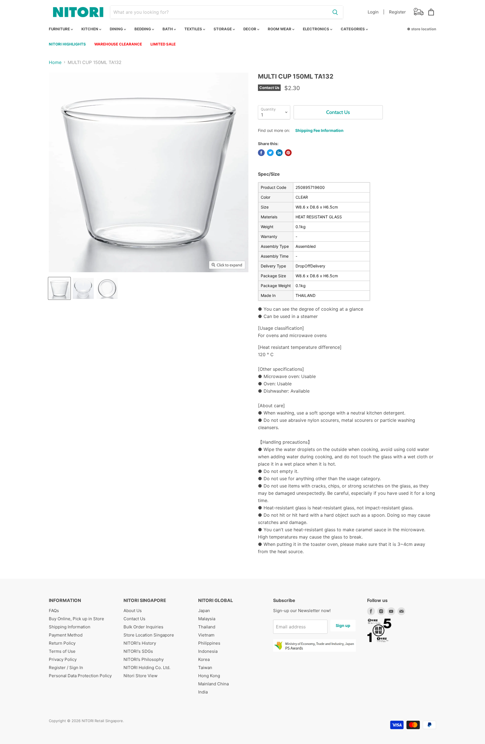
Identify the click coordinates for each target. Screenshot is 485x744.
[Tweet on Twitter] (270, 152)
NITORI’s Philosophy (143, 659)
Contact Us (134, 618)
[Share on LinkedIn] (279, 152)
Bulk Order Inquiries (143, 626)
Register (397, 12)
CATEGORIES (353, 29)
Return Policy (62, 643)
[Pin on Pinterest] (288, 152)
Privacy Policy (63, 659)
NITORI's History (139, 643)
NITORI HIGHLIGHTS (67, 44)
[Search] (335, 12)
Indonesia (208, 651)
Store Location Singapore (148, 635)
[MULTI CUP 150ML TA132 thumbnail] (59, 288)
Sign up (343, 625)
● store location (421, 29)
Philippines (209, 643)
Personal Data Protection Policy (80, 675)
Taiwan (205, 667)
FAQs (54, 610)
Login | (376, 12)
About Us (132, 610)
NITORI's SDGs (138, 651)
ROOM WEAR (280, 29)
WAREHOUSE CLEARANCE (118, 44)
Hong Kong (209, 675)
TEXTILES (193, 29)
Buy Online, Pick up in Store (76, 618)
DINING (117, 29)
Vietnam (206, 635)
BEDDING (143, 29)
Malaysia (206, 618)
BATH (168, 29)
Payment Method (66, 635)
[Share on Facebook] (261, 152)
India (203, 692)
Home (55, 62)
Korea (204, 659)
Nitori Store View (140, 675)
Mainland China (213, 683)
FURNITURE (60, 29)
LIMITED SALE (163, 44)
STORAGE (223, 29)
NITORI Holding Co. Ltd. (146, 667)
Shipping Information (69, 626)
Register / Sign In (66, 667)
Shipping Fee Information (319, 130)
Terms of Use (62, 651)
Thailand (206, 626)
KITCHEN (90, 29)
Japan (204, 610)
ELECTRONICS (316, 29)
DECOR (250, 29)
